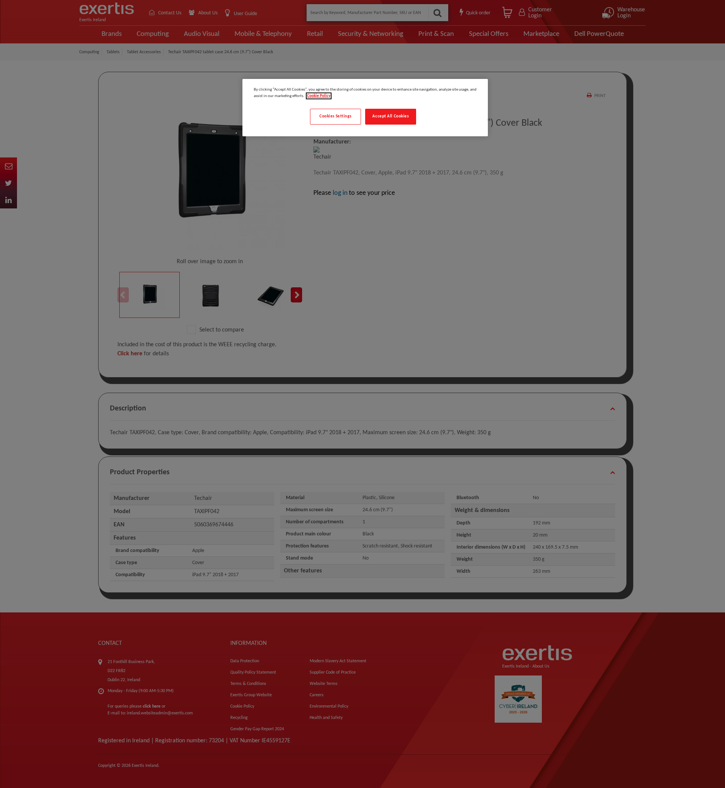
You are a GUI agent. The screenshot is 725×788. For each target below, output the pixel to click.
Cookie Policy (318, 96)
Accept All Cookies (390, 116)
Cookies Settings (335, 116)
